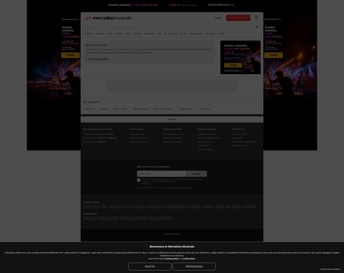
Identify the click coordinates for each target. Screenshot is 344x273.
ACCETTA (150, 266)
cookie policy (189, 258)
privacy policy (172, 258)
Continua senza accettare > (330, 269)
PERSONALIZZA (194, 266)
